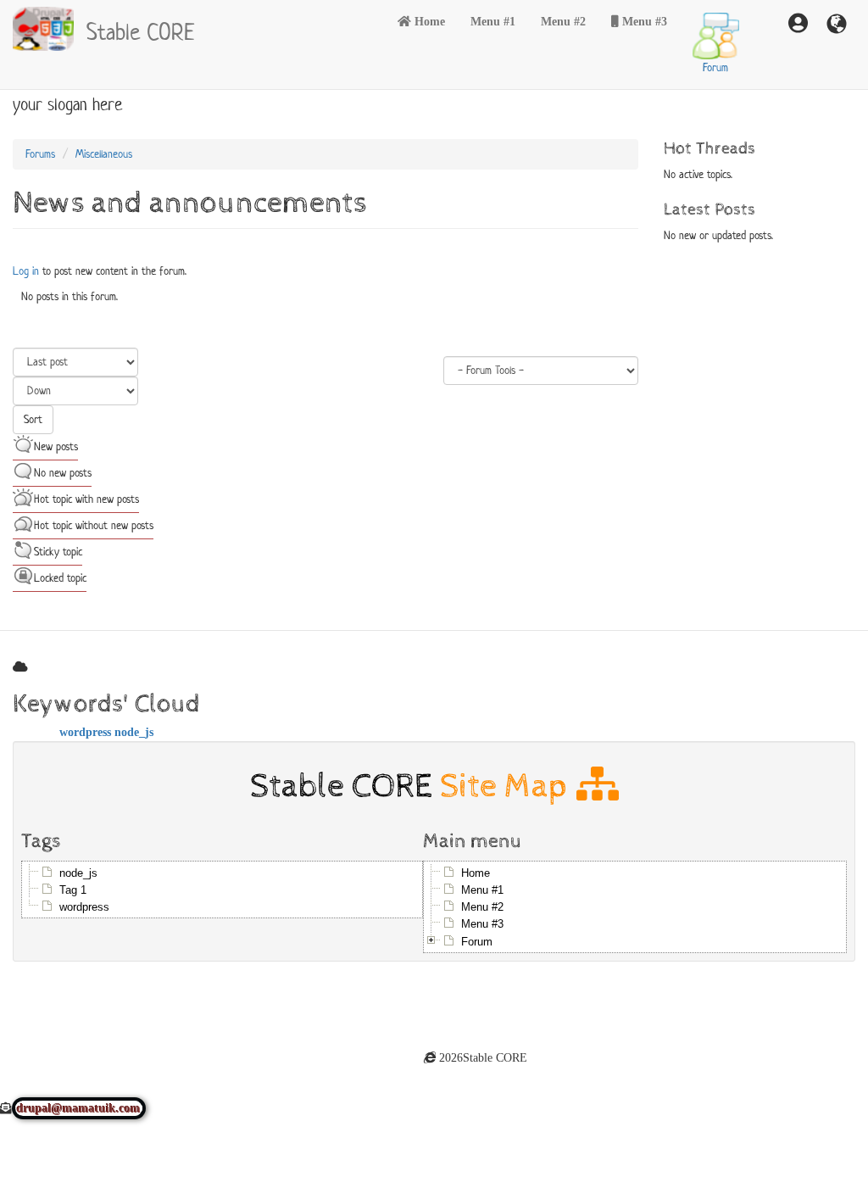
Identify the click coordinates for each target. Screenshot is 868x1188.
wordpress (85, 732)
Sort (33, 419)
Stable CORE (140, 29)
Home (430, 21)
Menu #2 (563, 21)
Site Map (508, 786)
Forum (715, 67)
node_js (133, 732)
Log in (26, 271)
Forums (40, 154)
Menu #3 (644, 21)
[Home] (49, 29)
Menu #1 (492, 21)
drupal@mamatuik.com (79, 1108)
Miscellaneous (103, 154)
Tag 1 (72, 890)
